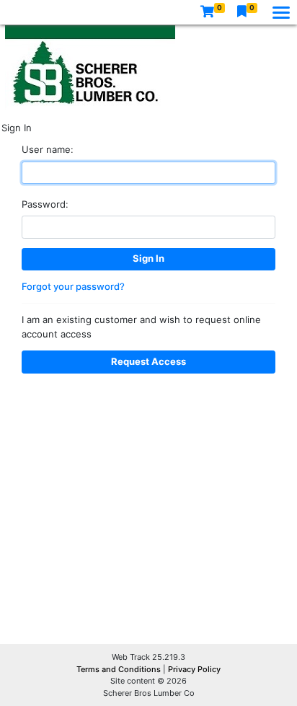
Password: (45, 204)
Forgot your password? (73, 286)
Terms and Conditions (119, 669)
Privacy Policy (194, 669)
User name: (48, 149)
